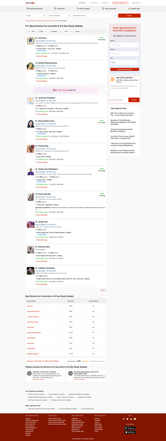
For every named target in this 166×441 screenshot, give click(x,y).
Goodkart (27, 418)
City (111, 58)
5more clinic (41, 182)
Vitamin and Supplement (32, 420)
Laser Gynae (40, 20)
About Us (97, 418)
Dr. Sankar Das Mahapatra (46, 169)
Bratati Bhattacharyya (33, 311)
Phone (112, 49)
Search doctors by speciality (56, 422)
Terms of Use (98, 426)
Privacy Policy (98, 427)
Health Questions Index (78, 422)
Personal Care (29, 431)
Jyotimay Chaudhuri (33, 316)
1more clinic (41, 133)
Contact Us (98, 420)
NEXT (102, 290)
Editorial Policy (99, 429)
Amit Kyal (30, 306)
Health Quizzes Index (77, 424)
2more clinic (41, 50)
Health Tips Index (76, 420)
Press (96, 431)
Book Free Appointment (120, 3)
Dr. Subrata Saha (42, 247)
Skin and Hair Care (30, 424)
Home (27, 20)
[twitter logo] (127, 419)
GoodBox (27, 435)
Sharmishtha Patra (32, 322)
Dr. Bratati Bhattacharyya (46, 63)
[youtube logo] (135, 419)
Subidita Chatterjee (32, 353)
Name (112, 41)
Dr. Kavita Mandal (43, 194)
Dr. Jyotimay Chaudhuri (45, 98)
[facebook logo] (124, 419)
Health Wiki (75, 418)
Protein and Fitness (30, 422)
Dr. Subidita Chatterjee (45, 268)
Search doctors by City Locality (57, 420)
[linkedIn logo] (131, 419)
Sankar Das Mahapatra (34, 332)
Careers (97, 422)
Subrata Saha (31, 348)
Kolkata (32, 20)
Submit (134, 100)
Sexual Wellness (29, 426)
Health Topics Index (77, 426)
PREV (29, 290)
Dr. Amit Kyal (40, 38)
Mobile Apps (98, 424)
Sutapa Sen (30, 343)
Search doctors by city (55, 418)
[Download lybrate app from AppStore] (130, 433)
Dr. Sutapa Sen (41, 222)
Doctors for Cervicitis (51, 20)
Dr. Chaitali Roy (41, 146)
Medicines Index (76, 427)
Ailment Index (75, 429)
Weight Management (31, 427)
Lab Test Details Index (78, 431)
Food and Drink (29, 429)
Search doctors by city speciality (57, 424)
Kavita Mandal (31, 338)
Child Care (28, 433)
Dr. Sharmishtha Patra (44, 121)
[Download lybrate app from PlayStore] (130, 429)
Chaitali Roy (30, 327)
